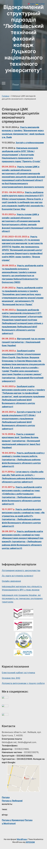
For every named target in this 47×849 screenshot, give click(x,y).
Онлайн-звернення (11, 581)
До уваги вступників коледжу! (17, 575)
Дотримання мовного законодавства (21, 570)
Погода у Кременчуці (13, 820)
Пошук (41, 85)
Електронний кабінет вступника (18, 672)
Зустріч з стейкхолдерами (30, 142)
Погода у (12, 800)
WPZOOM (30, 842)
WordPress (22, 839)
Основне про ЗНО (11, 678)
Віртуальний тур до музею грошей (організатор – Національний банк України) (23, 342)
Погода (6, 797)
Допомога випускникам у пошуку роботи (23, 683)
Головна (5, 96)
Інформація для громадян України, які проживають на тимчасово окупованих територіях (22, 598)
